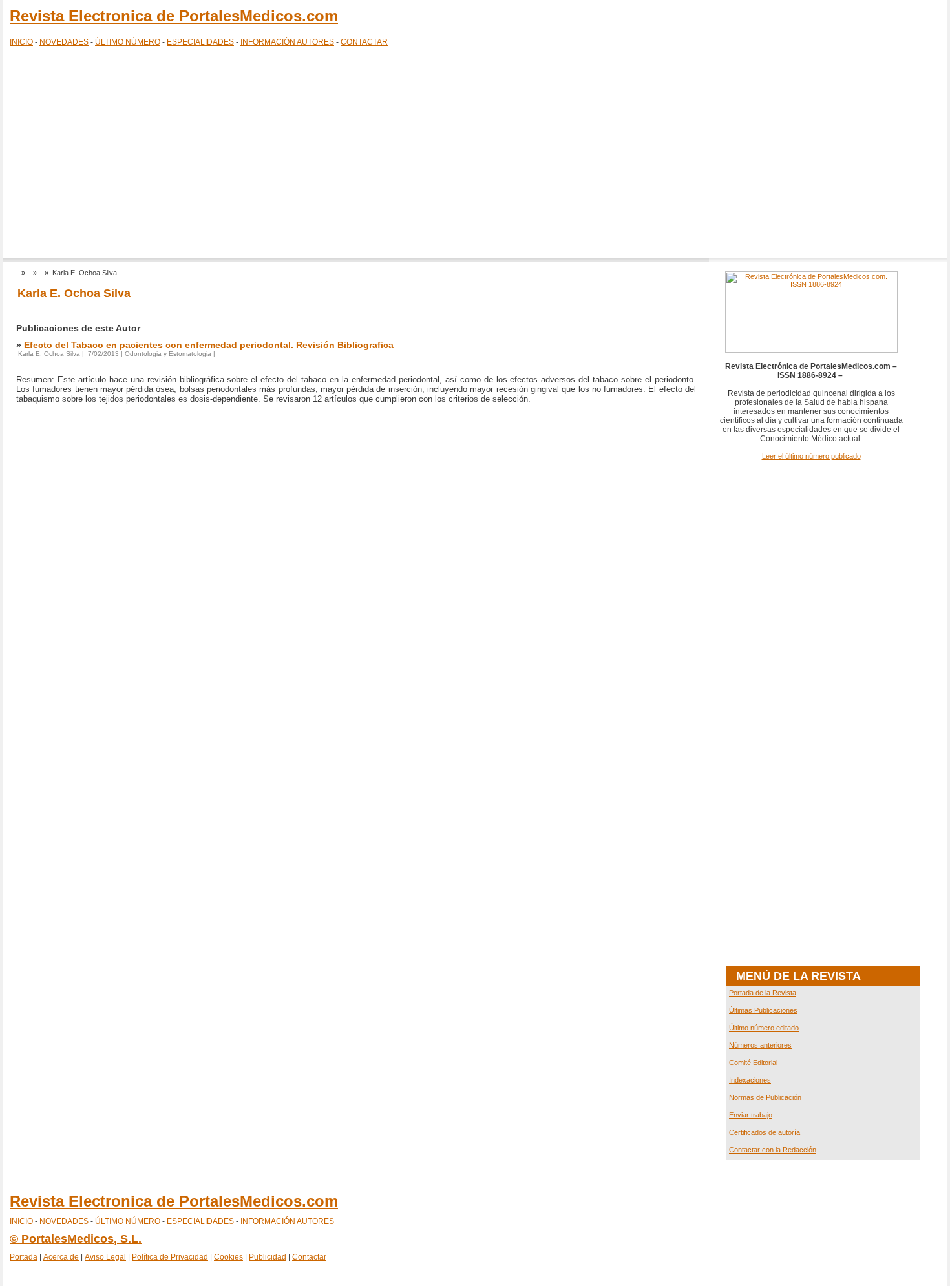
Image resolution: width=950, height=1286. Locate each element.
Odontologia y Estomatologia (168, 353)
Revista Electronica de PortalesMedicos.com (174, 16)
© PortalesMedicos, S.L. (76, 1238)
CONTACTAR (364, 42)
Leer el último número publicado (811, 456)
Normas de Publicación (765, 1097)
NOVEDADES (64, 42)
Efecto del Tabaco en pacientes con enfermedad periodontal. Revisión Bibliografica (209, 345)
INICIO (21, 42)
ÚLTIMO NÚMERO (127, 42)
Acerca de (61, 1256)
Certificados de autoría (764, 1132)
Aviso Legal (105, 1256)
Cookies (228, 1256)
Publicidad (267, 1256)
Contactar (309, 1256)
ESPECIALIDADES (200, 42)
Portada (23, 1256)
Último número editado (764, 1028)
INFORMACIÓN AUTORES (287, 42)
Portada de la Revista (762, 993)
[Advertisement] (475, 155)
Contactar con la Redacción (772, 1150)
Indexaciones (750, 1080)
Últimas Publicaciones (763, 1010)
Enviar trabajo (750, 1115)
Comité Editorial (753, 1062)
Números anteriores (760, 1045)
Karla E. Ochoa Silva (49, 353)
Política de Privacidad (170, 1256)
